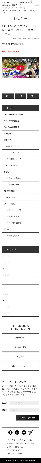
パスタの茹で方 (13, 216)
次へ (33, 96)
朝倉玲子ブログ (13, 146)
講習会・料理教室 (14, 178)
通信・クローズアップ (20, 366)
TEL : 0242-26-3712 (14, 450)
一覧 (20, 96)
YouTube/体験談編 (11, 121)
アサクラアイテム (14, 184)
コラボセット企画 (14, 210)
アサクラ (19, 460)
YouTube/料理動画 (31, 38)
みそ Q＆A (11, 197)
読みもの (7, 140)
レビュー (7, 172)
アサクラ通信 (12, 165)
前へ (8, 96)
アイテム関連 (9, 204)
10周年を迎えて (13, 236)
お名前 (4, 410)
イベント (7, 229)
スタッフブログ (13, 153)
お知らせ (7, 134)
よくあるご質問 (20, 347)
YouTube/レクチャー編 (13, 114)
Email (4, 403)
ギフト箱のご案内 (14, 223)
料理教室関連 (9, 191)
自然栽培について (14, 159)
